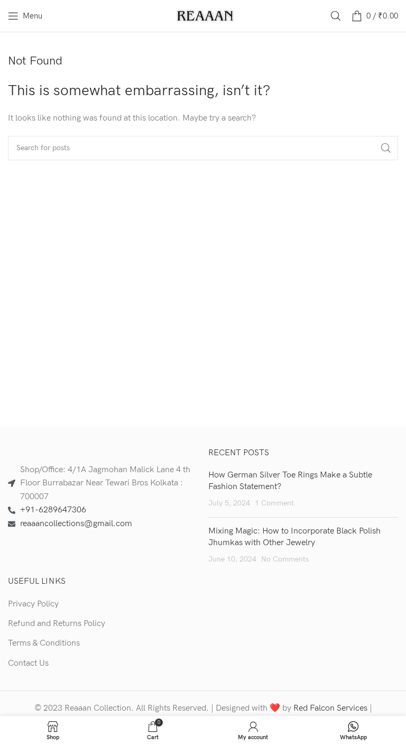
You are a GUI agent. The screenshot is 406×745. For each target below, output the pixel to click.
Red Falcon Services (330, 708)
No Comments (285, 559)
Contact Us (28, 663)
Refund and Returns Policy (56, 624)
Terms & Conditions (44, 643)
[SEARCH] (386, 148)
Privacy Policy (33, 604)
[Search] (335, 15)
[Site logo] (206, 16)
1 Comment (274, 503)
